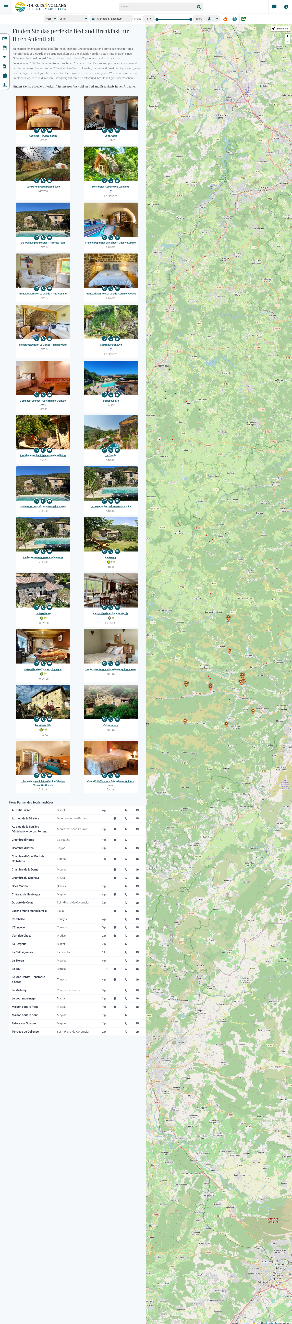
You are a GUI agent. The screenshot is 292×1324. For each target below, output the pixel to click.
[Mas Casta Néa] (43, 702)
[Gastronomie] (4, 47)
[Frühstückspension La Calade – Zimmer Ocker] (43, 322)
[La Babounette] (111, 378)
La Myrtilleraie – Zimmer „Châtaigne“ (43, 669)
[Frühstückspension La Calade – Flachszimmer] (43, 270)
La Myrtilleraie (43, 613)
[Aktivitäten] (4, 57)
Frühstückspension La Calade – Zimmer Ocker (43, 344)
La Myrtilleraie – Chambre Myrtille (110, 613)
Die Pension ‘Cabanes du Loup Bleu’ (110, 186)
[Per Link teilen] (243, 18)
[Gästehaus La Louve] (111, 322)
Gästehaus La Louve (111, 344)
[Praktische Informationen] (286, 7)
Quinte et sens (110, 725)
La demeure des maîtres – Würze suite (43, 557)
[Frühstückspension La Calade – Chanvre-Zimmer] (111, 220)
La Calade (111, 455)
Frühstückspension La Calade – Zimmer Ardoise (111, 293)
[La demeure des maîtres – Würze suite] (43, 534)
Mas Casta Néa (43, 725)
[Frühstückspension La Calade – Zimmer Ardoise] (111, 270)
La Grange (110, 557)
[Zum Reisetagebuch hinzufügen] (37, 130)
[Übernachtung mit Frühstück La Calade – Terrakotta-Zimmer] (43, 758)
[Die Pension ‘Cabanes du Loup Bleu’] (111, 164)
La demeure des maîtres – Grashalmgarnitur (43, 506)
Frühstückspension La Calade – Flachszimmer (43, 293)
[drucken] (235, 18)
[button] (226, 724)
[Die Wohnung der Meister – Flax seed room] (43, 220)
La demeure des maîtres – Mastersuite (111, 506)
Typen (48, 18)
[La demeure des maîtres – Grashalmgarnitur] (43, 483)
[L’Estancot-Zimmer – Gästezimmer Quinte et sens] (43, 378)
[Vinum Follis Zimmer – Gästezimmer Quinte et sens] (111, 758)
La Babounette (111, 400)
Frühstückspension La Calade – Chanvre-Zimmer (110, 242)
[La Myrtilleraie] (43, 590)
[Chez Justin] (111, 113)
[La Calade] (111, 432)
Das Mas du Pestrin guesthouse (43, 186)
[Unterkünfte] (4, 38)
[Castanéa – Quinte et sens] (43, 113)
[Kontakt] (274, 7)
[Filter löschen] (225, 18)
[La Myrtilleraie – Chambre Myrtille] (111, 590)
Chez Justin (111, 135)
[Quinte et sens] (111, 702)
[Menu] (6, 7)
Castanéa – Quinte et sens (43, 135)
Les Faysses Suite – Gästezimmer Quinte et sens (111, 669)
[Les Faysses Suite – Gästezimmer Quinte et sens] (111, 646)
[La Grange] (111, 534)
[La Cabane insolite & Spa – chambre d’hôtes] (43, 432)
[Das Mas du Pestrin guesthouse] (43, 164)
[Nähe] (4, 85)
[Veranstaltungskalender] (4, 75)
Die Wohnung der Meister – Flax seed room (43, 242)
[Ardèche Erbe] (4, 66)
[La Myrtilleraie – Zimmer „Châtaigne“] (43, 646)
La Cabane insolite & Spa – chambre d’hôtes (43, 455)
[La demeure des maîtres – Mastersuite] (111, 483)
